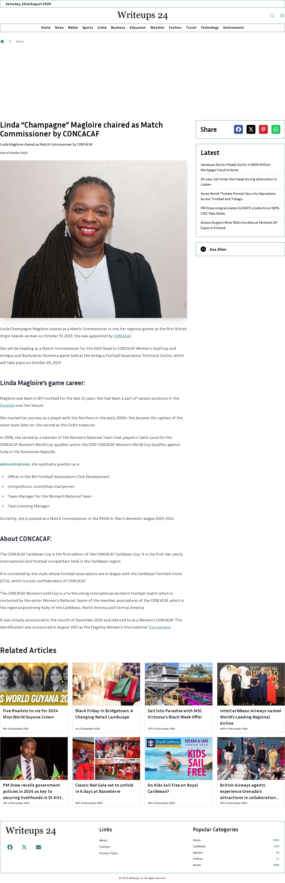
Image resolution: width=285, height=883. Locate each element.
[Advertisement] (142, 82)
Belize (73, 27)
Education (138, 27)
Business (118, 27)
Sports (87, 27)
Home (46, 27)
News (59, 27)
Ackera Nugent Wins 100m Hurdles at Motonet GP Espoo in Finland (239, 225)
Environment (233, 27)
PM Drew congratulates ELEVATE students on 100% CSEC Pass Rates (240, 211)
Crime (102, 27)
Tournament (159, 627)
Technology (210, 27)
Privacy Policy (108, 853)
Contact (104, 846)
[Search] (272, 15)
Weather (157, 27)
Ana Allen (218, 249)
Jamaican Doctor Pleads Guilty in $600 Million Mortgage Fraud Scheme (236, 167)
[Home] (2, 41)
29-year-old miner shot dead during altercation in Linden (239, 182)
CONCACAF (122, 335)
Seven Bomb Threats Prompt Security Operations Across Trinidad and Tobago (238, 196)
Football (7, 405)
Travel (191, 27)
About (103, 840)
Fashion (175, 27)
